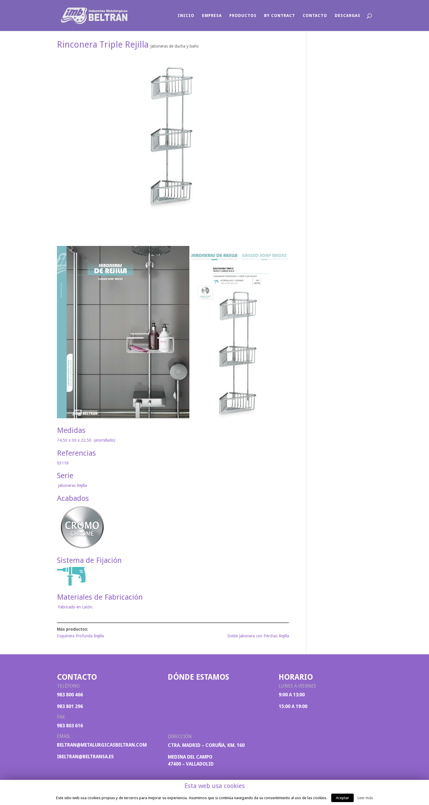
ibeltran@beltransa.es (85, 756)
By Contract (279, 15)
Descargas (347, 15)
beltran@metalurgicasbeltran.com (102, 745)
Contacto (315, 15)
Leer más (365, 798)
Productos (243, 15)
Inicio (186, 15)
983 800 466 (70, 695)
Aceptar (342, 798)
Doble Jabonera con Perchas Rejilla (258, 636)
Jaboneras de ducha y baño (174, 46)
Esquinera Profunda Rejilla (80, 636)
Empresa (212, 15)
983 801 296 (70, 706)
